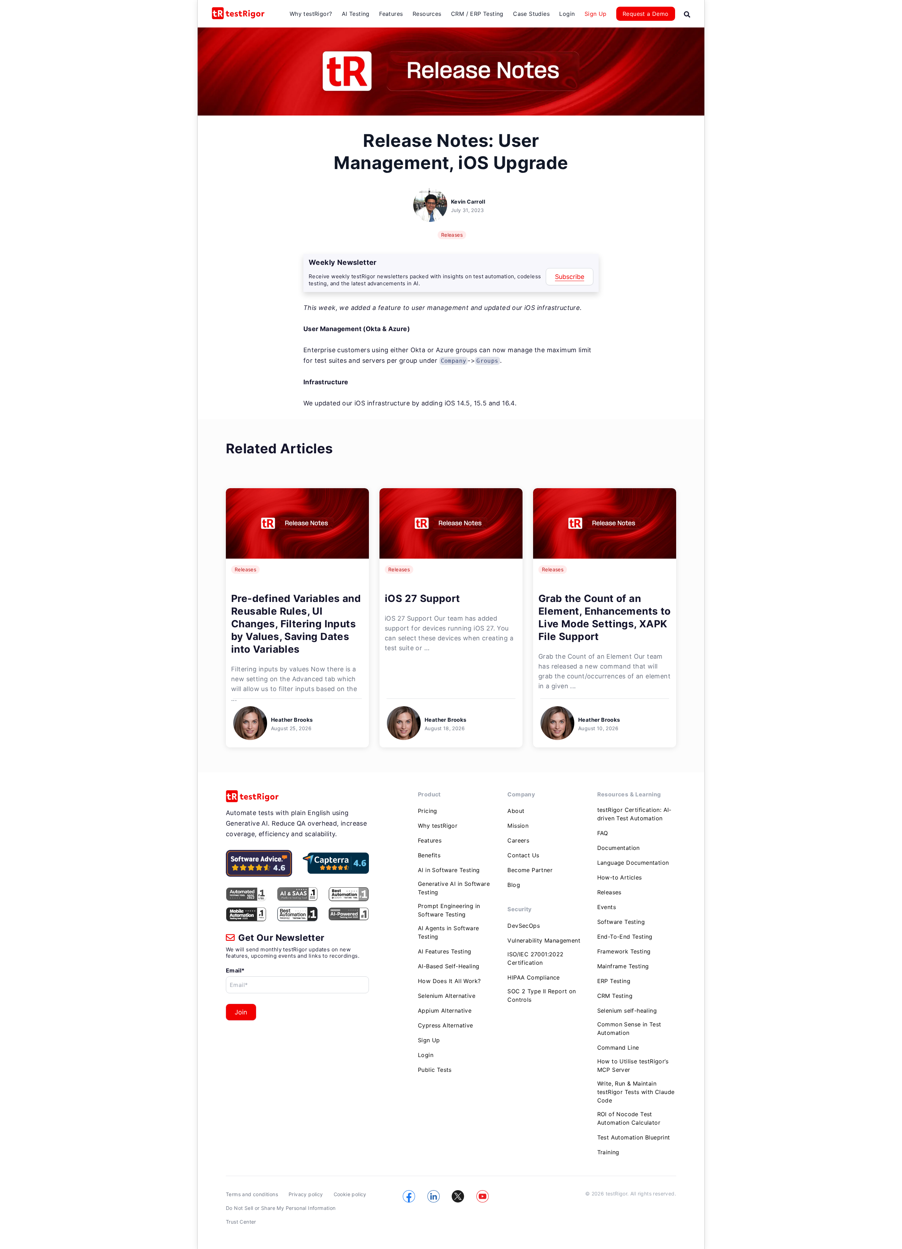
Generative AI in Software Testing (454, 888)
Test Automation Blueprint (633, 1137)
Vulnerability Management (543, 940)
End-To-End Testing (625, 936)
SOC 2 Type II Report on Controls (541, 995)
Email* (235, 970)
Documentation (618, 847)
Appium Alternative (444, 1010)
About (515, 810)
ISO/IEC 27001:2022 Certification (535, 958)
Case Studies (531, 13)
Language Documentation (633, 862)
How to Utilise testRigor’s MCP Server (632, 1065)
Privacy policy (306, 1194)
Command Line (618, 1047)
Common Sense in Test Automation (629, 1028)
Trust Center (241, 1222)
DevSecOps (523, 925)
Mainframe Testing (623, 966)
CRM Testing (614, 995)
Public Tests (435, 1069)
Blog (513, 884)
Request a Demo (646, 13)
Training (608, 1152)
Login (567, 13)
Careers (518, 840)
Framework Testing (624, 951)
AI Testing (356, 13)
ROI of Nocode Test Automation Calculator (628, 1118)
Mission (518, 825)
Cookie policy (350, 1194)
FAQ (602, 833)
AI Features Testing (444, 951)
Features (391, 13)
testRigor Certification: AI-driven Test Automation (634, 814)
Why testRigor (437, 825)
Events (606, 907)
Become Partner (529, 870)
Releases (452, 235)
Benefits (429, 855)
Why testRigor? (311, 13)
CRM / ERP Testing (477, 13)
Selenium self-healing (627, 1010)
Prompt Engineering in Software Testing (449, 910)
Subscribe (569, 276)
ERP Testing (613, 980)
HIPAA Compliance (533, 977)
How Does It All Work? (449, 980)
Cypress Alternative (445, 1025)
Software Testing (621, 921)
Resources (427, 13)
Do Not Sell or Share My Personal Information (281, 1208)
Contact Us (523, 855)
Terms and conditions (252, 1194)
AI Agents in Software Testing (448, 932)
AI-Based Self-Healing (448, 966)
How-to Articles (619, 877)
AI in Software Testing (449, 870)
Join (241, 1012)
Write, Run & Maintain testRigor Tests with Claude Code (636, 1092)
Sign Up (596, 13)
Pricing (427, 810)
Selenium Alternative (446, 995)
